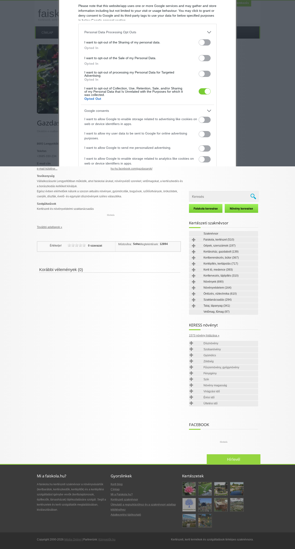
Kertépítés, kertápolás (221, 263)
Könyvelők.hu (106, 539)
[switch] (205, 42)
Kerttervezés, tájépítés (221, 275)
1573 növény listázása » (204, 335)
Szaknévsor (211, 233)
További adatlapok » (49, 227)
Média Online (72, 539)
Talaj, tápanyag (217, 305)
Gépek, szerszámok (220, 245)
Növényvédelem (217, 287)
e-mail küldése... (47, 168)
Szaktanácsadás (218, 299)
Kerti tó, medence (218, 269)
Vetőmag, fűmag (217, 311)
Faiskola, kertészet (219, 239)
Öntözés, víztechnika (220, 293)
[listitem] (147, 32)
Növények (214, 281)
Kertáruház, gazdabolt (221, 251)
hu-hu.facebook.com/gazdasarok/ (131, 168)
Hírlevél (233, 459)
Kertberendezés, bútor (221, 257)
